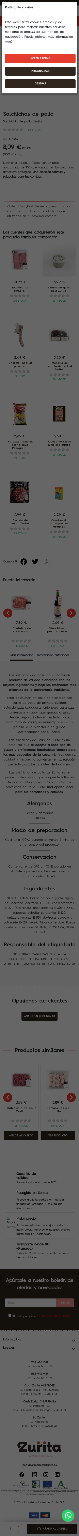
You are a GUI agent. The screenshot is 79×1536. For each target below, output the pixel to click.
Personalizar (40, 71)
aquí (8, 41)
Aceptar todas (40, 58)
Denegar (40, 83)
